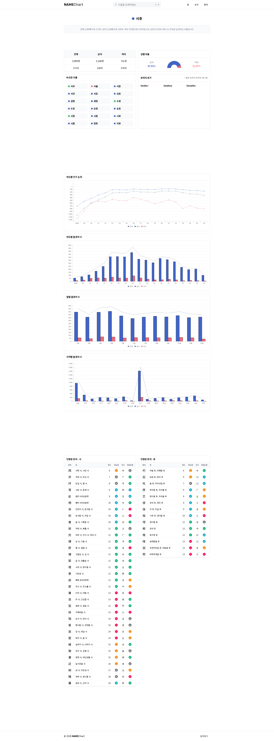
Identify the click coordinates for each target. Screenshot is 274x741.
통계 (206, 4)
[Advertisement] (137, 41)
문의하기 (204, 736)
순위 (196, 4)
